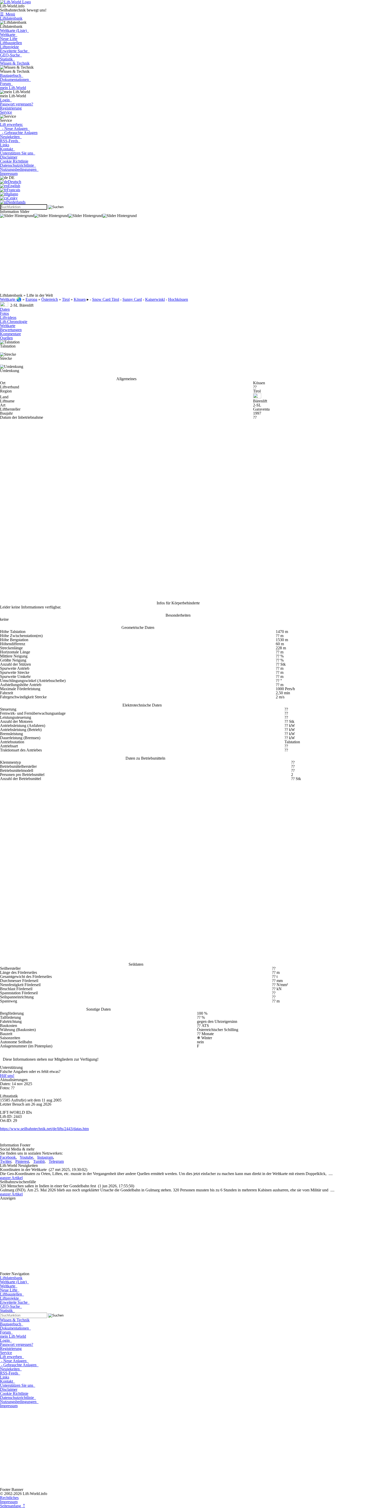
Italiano (12, 194)
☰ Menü (7, 14)
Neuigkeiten (11, 137)
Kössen (80, 299)
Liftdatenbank (11, 18)
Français (13, 190)
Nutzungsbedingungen (19, 169)
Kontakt (7, 149)
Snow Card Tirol (105, 299)
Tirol (66, 299)
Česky (12, 198)
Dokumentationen (15, 79)
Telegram (56, 1161)
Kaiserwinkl (155, 299)
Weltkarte (8, 34)
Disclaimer (8, 157)
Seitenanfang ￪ (12, 1506)
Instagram (45, 1157)
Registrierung (11, 108)
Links (4, 145)
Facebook (8, 1157)
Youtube (26, 1157)
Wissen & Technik (15, 63)
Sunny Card (132, 299)
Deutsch (14, 181)
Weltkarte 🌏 (10, 299)
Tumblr (39, 1161)
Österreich (49, 299)
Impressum (9, 173)
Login (6, 100)
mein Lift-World (13, 88)
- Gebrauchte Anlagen (19, 132)
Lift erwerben (12, 1357)
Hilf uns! (7, 1075)
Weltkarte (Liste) (14, 30)
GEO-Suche (11, 55)
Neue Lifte (8, 39)
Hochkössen (178, 299)
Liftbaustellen (11, 43)
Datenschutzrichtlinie (18, 165)
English (14, 186)
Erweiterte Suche (15, 51)
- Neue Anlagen (15, 128)
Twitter (5, 1161)
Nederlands (16, 202)
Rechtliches (9, 1497)
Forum (6, 83)
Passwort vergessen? (16, 104)
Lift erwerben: (11, 124)
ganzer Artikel (11, 1178)
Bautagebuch (11, 75)
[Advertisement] (153, 257)
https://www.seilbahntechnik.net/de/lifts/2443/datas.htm (44, 1129)
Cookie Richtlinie (14, 161)
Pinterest (22, 1161)
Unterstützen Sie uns (17, 153)
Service (6, 112)
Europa (31, 299)
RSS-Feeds (10, 141)
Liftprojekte (9, 47)
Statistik (7, 59)
